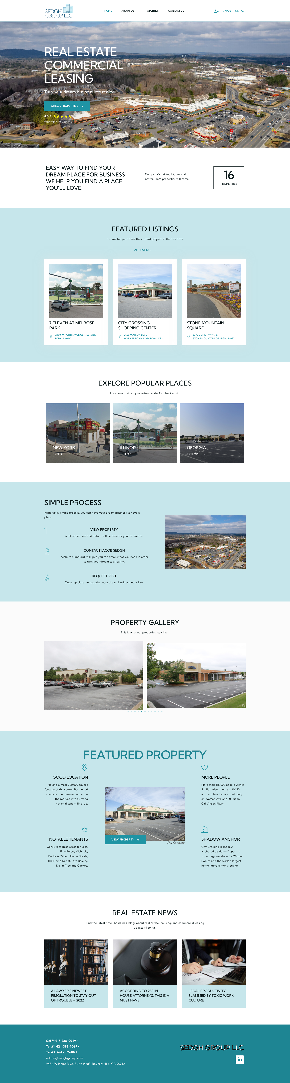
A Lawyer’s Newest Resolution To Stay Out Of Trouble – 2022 (73, 995)
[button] (128, 711)
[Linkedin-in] (240, 1059)
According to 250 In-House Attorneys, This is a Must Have (144, 995)
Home (108, 10)
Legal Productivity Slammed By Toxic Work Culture (211, 995)
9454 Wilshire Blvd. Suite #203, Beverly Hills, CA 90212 (85, 1064)
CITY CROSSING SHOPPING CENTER (137, 325)
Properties (151, 10)
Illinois (128, 447)
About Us (128, 10)
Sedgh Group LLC (212, 1048)
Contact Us (176, 10)
